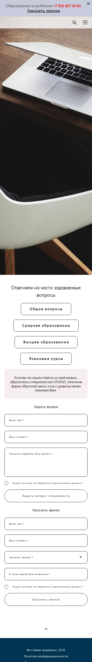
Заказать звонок (43, 10)
